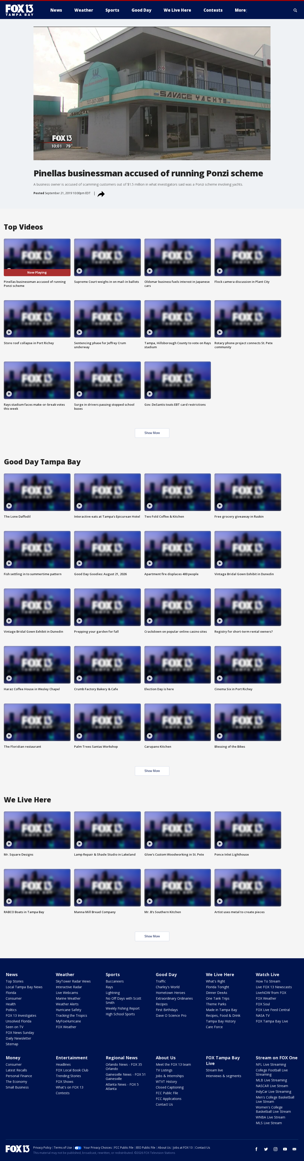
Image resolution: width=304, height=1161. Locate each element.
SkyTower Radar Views (73, 981)
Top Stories (15, 981)
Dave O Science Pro (171, 1015)
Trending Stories (68, 1076)
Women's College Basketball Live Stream (273, 1109)
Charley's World (168, 987)
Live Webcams (67, 992)
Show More (152, 433)
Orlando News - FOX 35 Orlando (124, 1066)
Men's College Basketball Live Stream (275, 1099)
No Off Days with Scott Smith (123, 1000)
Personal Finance (19, 1076)
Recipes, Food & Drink (223, 1015)
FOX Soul (263, 1004)
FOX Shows (64, 1081)
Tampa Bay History (221, 1021)
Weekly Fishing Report (123, 1008)
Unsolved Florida (18, 1021)
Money (13, 1057)
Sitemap (12, 1044)
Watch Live (267, 974)
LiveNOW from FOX (271, 992)
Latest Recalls (16, 1070)
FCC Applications (168, 1098)
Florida (11, 992)
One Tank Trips (217, 998)
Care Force (214, 1027)
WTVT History (166, 1081)
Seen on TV (14, 1027)
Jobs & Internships (170, 1076)
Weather (65, 974)
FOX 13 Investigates (21, 1015)
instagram (275, 1149)
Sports (113, 974)
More (240, 10)
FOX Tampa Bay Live (272, 1021)
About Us (166, 1057)
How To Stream (268, 981)
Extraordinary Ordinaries (174, 998)
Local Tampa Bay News (24, 987)
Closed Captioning (170, 1087)
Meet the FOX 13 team (173, 1064)
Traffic (161, 981)
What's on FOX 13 (69, 1087)
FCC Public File (167, 1093)
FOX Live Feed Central (273, 1009)
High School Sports (120, 1014)
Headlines (63, 1064)
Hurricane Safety (68, 1009)
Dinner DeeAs (216, 992)
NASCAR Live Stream (272, 1086)
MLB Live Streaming (271, 1080)
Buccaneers (115, 981)
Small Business (17, 1087)
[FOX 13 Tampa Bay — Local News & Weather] (21, 10)
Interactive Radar (69, 987)
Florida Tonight (217, 987)
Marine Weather (68, 998)
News (12, 974)
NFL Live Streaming (271, 1064)
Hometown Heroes (170, 992)
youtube (285, 1149)
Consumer (14, 998)
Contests (63, 1093)
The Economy (16, 1081)
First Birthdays (167, 1009)
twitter (266, 1149)
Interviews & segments (223, 1076)
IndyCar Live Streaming (273, 1091)
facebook (256, 1149)
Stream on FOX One (277, 1057)
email (294, 1149)
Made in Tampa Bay (221, 1009)
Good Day (166, 974)
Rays (109, 987)
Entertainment (72, 1057)
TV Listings (164, 1070)
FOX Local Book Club (72, 1070)
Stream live (214, 1070)
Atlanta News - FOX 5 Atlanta (122, 1086)
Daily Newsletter (18, 1038)
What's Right (215, 981)
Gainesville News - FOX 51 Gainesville (126, 1076)
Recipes (162, 1004)
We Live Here (220, 974)
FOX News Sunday (20, 1032)
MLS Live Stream (269, 1123)
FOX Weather (66, 1027)
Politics (11, 1009)
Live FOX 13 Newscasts (274, 987)
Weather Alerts (67, 1004)
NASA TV (263, 1015)
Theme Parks (216, 1004)
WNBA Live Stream (270, 1117)
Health (11, 1004)
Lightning (113, 992)
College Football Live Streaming (272, 1072)
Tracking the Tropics (71, 1015)
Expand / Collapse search (295, 10)
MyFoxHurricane (68, 1021)
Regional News (122, 1057)
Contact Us (164, 1104)
